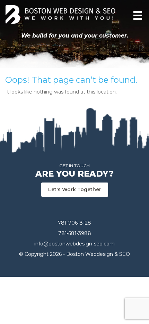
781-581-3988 (74, 233)
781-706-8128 (74, 223)
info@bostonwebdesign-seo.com (74, 244)
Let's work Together (74, 189)
